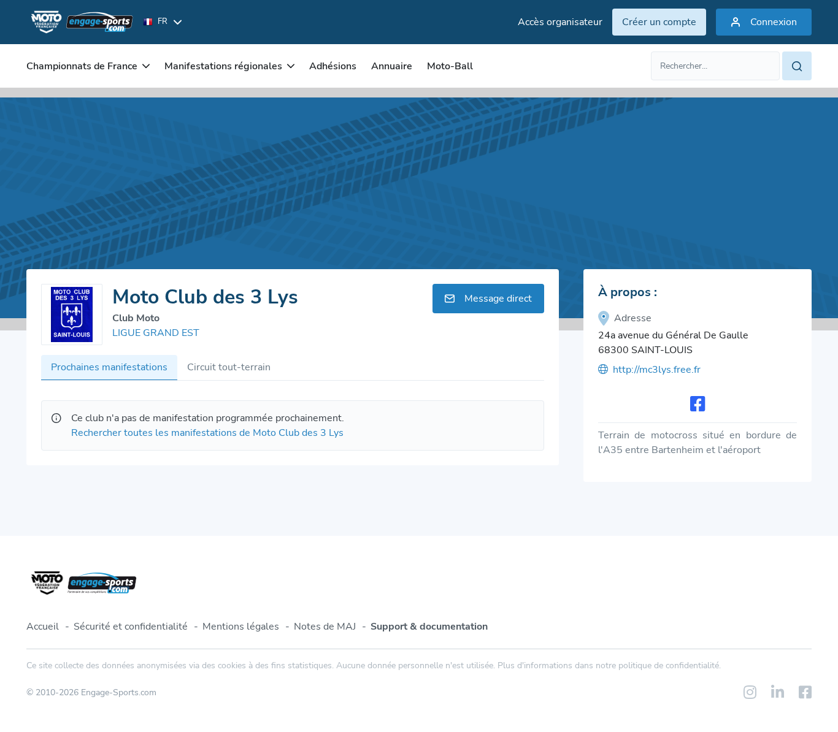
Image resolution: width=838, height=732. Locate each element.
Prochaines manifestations (109, 367)
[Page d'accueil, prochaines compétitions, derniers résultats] (79, 22)
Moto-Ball (450, 66)
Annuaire (391, 66)
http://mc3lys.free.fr (657, 369)
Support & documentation (429, 626)
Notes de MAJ (325, 626)
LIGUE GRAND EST (155, 333)
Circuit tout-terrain (229, 367)
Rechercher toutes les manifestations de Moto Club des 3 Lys (207, 433)
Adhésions (332, 66)
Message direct (498, 298)
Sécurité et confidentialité (131, 626)
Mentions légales (240, 626)
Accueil (42, 626)
